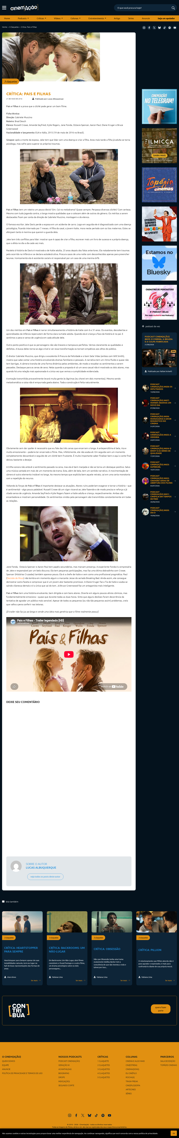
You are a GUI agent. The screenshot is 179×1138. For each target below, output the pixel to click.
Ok (174, 1133)
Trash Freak (132, 1081)
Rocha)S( (130, 1077)
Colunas (74, 18)
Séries (131, 18)
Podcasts (22, 18)
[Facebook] (149, 28)
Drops (61, 1077)
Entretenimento (96, 18)
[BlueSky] (159, 28)
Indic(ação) (64, 1081)
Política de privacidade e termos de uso (22, 1073)
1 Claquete (103, 1061)
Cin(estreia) (131, 1065)
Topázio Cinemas (168, 1065)
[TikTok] (164, 28)
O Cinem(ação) (11, 1056)
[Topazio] (159, 184)
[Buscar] (173, 8)
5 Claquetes (103, 1077)
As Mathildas (64, 1069)
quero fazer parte (160, 1009)
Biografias (63, 1073)
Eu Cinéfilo (131, 1073)
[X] (154, 28)
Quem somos (8, 1061)
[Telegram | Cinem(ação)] (159, 106)
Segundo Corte (66, 1085)
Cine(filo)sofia (133, 1085)
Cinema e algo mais (135, 1061)
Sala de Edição (167, 1061)
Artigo (117, 18)
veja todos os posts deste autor (45, 876)
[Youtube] (175, 28)
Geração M (64, 1065)
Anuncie (146, 18)
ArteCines (131, 1089)
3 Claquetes (14, 27)
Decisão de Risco (15, 577)
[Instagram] (144, 28)
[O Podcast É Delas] (159, 302)
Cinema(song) (132, 1069)
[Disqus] (68, 740)
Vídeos (57, 18)
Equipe (5, 1065)
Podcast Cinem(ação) (69, 1061)
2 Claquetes (103, 1065)
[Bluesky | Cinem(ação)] (159, 262)
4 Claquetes (103, 1073)
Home (7, 18)
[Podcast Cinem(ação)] (159, 223)
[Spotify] (170, 28)
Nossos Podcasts (70, 1056)
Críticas (40, 18)
